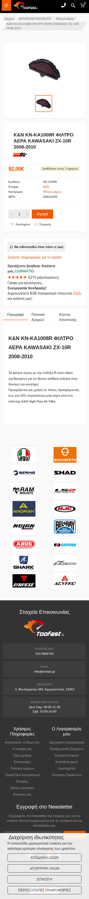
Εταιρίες (22, 781)
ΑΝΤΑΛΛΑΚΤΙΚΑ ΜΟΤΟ (35, 18)
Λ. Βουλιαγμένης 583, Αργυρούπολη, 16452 (44, 689)
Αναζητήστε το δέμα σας (22, 742)
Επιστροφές (22, 762)
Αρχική (9, 18)
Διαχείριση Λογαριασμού (66, 742)
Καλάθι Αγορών (67, 762)
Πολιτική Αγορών (38, 317)
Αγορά (42, 214)
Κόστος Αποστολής (68, 317)
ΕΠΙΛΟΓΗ (44, 879)
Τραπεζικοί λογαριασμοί (22, 775)
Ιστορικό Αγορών (67, 755)
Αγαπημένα (66, 768)
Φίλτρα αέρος (65, 18)
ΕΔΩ (77, 293)
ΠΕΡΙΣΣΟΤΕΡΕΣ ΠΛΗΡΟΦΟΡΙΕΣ (44, 890)
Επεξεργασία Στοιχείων (67, 749)
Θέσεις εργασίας (22, 788)
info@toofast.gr (44, 671)
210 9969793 (44, 653)
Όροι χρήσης (22, 755)
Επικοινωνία (22, 794)
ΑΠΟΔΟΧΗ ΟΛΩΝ (44, 858)
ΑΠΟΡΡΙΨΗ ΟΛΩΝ (44, 868)
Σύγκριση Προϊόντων (67, 775)
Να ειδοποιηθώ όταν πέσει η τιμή (38, 247)
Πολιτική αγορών (22, 768)
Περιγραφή (15, 314)
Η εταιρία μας (22, 749)
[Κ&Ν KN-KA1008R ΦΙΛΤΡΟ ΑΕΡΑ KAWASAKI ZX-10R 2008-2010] (44, 69)
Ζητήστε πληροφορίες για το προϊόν (35, 257)
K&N (46, 186)
